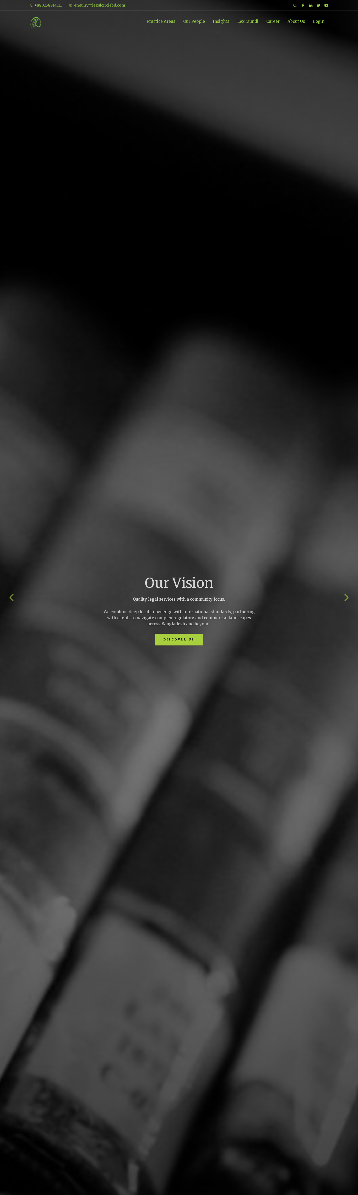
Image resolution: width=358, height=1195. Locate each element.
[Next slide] (346, 597)
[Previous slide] (11, 597)
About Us (296, 21)
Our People (194, 21)
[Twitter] (319, 5)
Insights (221, 21)
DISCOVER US (179, 639)
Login (318, 21)
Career (273, 21)
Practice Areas (161, 21)
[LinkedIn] (311, 5)
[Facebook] (303, 5)
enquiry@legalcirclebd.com (99, 5)
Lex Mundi (247, 21)
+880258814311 (48, 5)
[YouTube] (326, 5)
